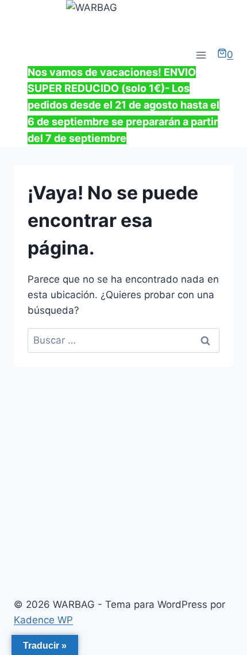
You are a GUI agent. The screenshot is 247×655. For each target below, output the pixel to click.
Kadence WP (43, 620)
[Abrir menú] (200, 55)
